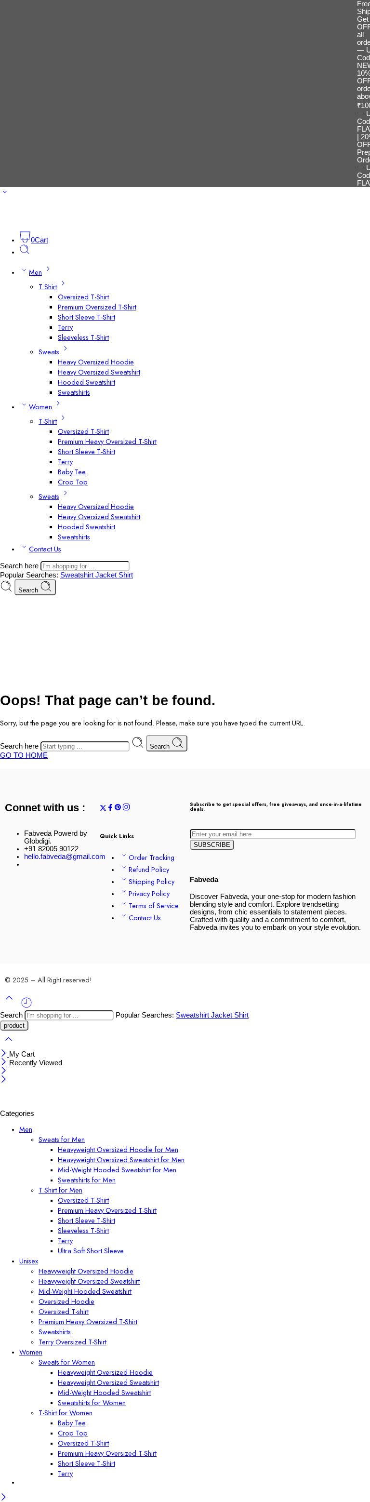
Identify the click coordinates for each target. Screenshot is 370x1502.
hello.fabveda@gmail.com (65, 856)
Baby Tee (72, 472)
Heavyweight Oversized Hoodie (86, 1271)
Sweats (49, 352)
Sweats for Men (62, 1139)
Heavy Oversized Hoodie (96, 362)
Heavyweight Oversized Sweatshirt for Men (121, 1159)
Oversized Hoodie (66, 1301)
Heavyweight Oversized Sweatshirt (89, 1281)
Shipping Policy (151, 881)
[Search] (24, 252)
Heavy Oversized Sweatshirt (99, 372)
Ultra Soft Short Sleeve (91, 1251)
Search (29, 590)
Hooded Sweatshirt (86, 382)
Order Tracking (151, 857)
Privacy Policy (149, 893)
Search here (20, 566)
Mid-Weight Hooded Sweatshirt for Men (117, 1170)
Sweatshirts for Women (92, 1402)
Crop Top (73, 482)
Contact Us (45, 549)
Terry (65, 327)
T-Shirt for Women (65, 1413)
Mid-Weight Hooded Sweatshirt (85, 1291)
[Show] (5, 194)
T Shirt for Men (60, 1190)
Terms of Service (154, 905)
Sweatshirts (74, 392)
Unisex (28, 1261)
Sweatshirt (77, 575)
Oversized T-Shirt (83, 297)
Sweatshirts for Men (87, 1180)
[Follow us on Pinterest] (118, 809)
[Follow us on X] (103, 809)
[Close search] (8, 1045)
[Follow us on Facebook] (110, 809)
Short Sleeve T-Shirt (86, 317)
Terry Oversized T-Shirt (72, 1342)
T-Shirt (48, 421)
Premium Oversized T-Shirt (97, 307)
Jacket (107, 575)
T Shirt (48, 287)
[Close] (4, 1054)
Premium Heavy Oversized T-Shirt (107, 441)
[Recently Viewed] (26, 1006)
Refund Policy (149, 869)
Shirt (126, 575)
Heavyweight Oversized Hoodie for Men (118, 1149)
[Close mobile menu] (3, 1080)
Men (35, 272)
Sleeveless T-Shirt (83, 337)
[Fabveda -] (36, 220)
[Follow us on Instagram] (126, 809)
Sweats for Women (67, 1362)
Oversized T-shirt (64, 1311)
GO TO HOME (24, 755)
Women (40, 407)
